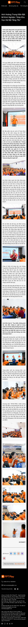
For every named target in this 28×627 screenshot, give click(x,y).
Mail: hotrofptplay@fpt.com (10, 585)
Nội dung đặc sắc (13, 6)
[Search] (25, 2)
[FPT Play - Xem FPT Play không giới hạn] (14, 2)
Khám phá (4, 6)
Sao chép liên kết (19, 563)
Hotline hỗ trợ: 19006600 (9, 581)
